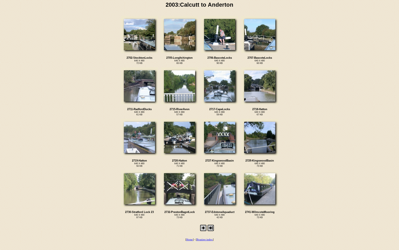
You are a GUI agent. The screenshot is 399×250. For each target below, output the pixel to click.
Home (189, 239)
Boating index (205, 239)
